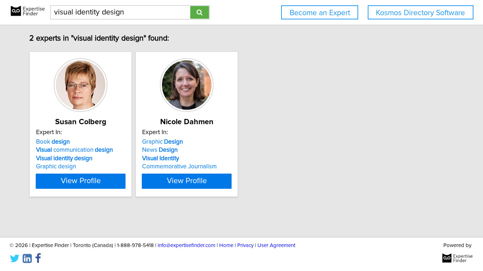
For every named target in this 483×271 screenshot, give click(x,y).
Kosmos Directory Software (420, 13)
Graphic (162, 142)
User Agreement (276, 245)
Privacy (245, 245)
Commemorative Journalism (179, 166)
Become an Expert (320, 13)
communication (74, 150)
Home (226, 245)
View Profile (81, 181)
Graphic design (56, 166)
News (160, 150)
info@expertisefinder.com (186, 245)
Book (53, 142)
